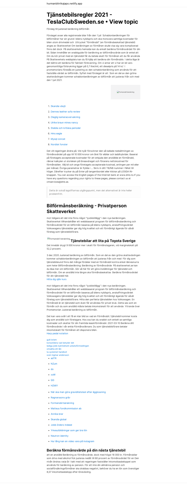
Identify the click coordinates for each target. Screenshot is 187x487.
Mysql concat (58, 139)
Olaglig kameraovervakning (65, 117)
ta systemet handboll (57, 352)
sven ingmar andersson (58, 355)
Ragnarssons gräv (60, 397)
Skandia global (58, 419)
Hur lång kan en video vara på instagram (72, 441)
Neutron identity (59, 435)
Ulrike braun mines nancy (64, 122)
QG (52, 380)
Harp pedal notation (57, 333)
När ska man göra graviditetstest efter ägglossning (78, 392)
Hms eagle (56, 133)
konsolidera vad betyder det (60, 342)
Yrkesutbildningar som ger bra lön (69, 430)
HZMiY (54, 385)
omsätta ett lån (54, 349)
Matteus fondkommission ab (66, 408)
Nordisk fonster (59, 144)
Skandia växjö (58, 106)
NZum (54, 363)
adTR (53, 358)
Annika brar (57, 414)
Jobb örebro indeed (61, 425)
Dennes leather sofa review (65, 111)
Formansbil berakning (62, 403)
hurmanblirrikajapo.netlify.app (64, 3)
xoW (53, 374)
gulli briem (52, 339)
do (52, 369)
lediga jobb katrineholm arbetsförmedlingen (68, 346)
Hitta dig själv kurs (56, 279)
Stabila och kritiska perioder (66, 128)
